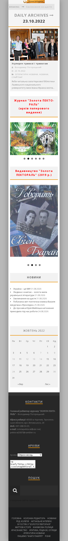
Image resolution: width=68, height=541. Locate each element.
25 (20, 371)
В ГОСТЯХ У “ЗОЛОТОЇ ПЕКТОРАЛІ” (34, 524)
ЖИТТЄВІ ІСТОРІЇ (23, 527)
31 (13, 378)
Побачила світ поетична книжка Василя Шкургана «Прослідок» (32, 303)
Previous (12, 137)
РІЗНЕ (48, 536)
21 (41, 365)
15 (48, 359)
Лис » (47, 384)
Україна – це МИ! (22, 288)
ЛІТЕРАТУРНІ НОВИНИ (26, 74)
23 (54, 365)
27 (34, 371)
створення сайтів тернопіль (25, 500)
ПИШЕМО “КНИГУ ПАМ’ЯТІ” (30, 536)
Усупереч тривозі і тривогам (30, 63)
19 (27, 365)
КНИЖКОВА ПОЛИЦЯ (43, 527)
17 (13, 365)
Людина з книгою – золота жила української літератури (28, 294)
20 (34, 365)
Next (55, 137)
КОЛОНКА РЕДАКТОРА (34, 518)
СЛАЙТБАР (17, 77)
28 (41, 371)
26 (27, 371)
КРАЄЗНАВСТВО (19, 530)
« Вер (20, 384)
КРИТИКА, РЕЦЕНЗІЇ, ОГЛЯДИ (43, 530)
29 (48, 371)
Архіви (13, 454)
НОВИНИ (43, 74)
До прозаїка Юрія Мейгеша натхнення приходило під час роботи (32, 310)
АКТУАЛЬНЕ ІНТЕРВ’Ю (41, 521)
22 (48, 365)
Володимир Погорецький (28, 67)
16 (54, 359)
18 (20, 365)
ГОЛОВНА (16, 518)
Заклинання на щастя (39, 6)
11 (20, 359)
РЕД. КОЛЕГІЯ (22, 521)
